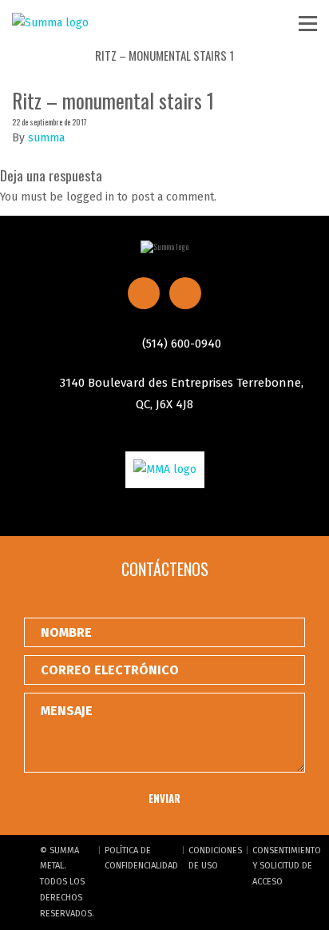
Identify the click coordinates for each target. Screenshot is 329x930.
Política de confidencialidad (141, 858)
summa (46, 138)
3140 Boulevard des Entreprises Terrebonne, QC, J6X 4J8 (180, 393)
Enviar (164, 798)
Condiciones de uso (215, 858)
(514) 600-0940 (180, 343)
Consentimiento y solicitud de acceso (286, 866)
